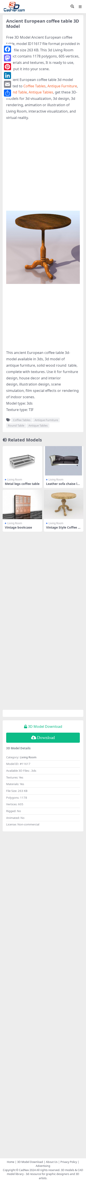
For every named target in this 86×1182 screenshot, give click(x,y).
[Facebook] (7, 49)
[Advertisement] (43, 168)
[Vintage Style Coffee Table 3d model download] (63, 504)
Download (46, 737)
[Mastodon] (7, 58)
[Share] (7, 93)
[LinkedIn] (7, 75)
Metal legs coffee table (22, 484)
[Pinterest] (7, 66)
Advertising (43, 1166)
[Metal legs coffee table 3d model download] (22, 460)
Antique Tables (41, 92)
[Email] (7, 84)
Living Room (14, 479)
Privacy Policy (68, 1162)
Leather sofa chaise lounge (63, 486)
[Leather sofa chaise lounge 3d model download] (63, 460)
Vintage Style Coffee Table (63, 529)
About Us (52, 1162)
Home (10, 1162)
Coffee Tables (34, 86)
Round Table (16, 92)
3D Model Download (30, 1162)
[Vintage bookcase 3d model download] (22, 504)
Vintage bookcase (18, 527)
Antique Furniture (62, 86)
